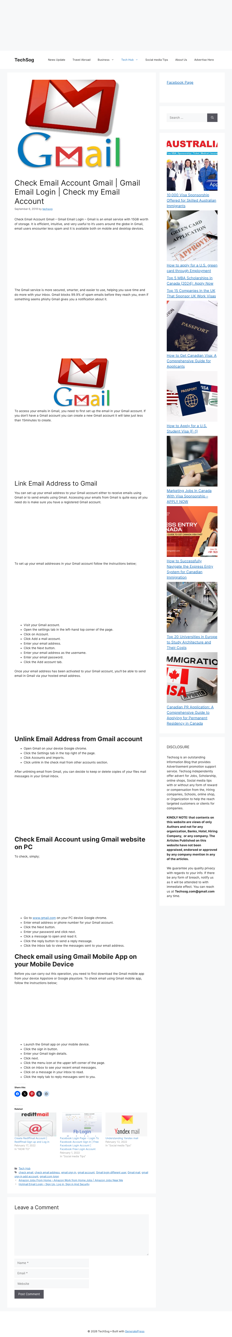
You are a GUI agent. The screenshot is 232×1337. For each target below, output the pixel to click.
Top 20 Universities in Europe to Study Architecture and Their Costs (192, 642)
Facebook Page (180, 82)
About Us (181, 59)
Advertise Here (204, 59)
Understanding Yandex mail (121, 1138)
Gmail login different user (111, 1172)
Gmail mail (134, 1172)
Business (103, 59)
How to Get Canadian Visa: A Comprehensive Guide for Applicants (192, 361)
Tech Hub (127, 59)
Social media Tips (156, 59)
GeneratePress (134, 1331)
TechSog (24, 60)
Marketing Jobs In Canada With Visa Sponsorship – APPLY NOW (189, 496)
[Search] (212, 117)
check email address (47, 1172)
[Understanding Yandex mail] (126, 1124)
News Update (56, 59)
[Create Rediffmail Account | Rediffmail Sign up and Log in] (35, 1124)
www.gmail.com (44, 918)
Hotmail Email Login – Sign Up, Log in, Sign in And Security (54, 1184)
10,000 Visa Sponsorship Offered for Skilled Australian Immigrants (191, 200)
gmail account (86, 1172)
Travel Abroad (81, 59)
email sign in (68, 1172)
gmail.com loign (49, 1176)
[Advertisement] (109, 25)
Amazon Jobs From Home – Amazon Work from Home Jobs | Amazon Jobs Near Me (71, 1180)
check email (26, 1172)
